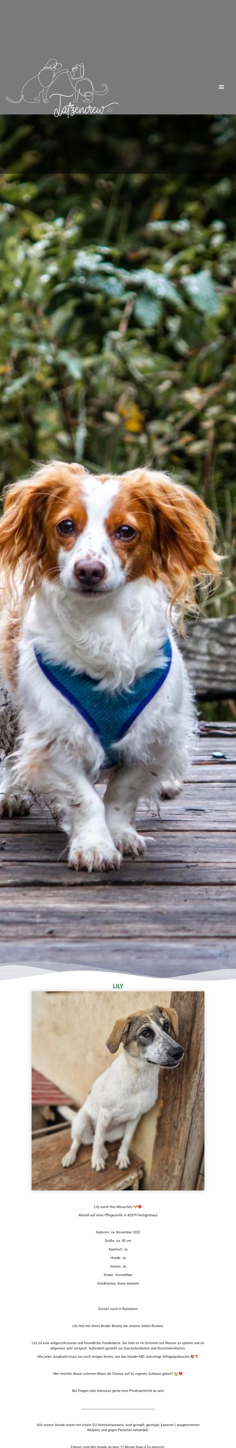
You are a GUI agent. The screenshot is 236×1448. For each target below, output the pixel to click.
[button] (221, 87)
